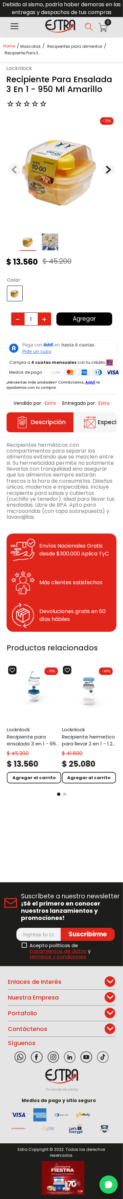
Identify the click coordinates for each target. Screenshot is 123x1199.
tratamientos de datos (58, 950)
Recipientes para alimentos (74, 46)
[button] (14, 26)
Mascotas (30, 46)
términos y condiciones (58, 956)
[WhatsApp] (108, 1184)
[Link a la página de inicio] (11, 46)
